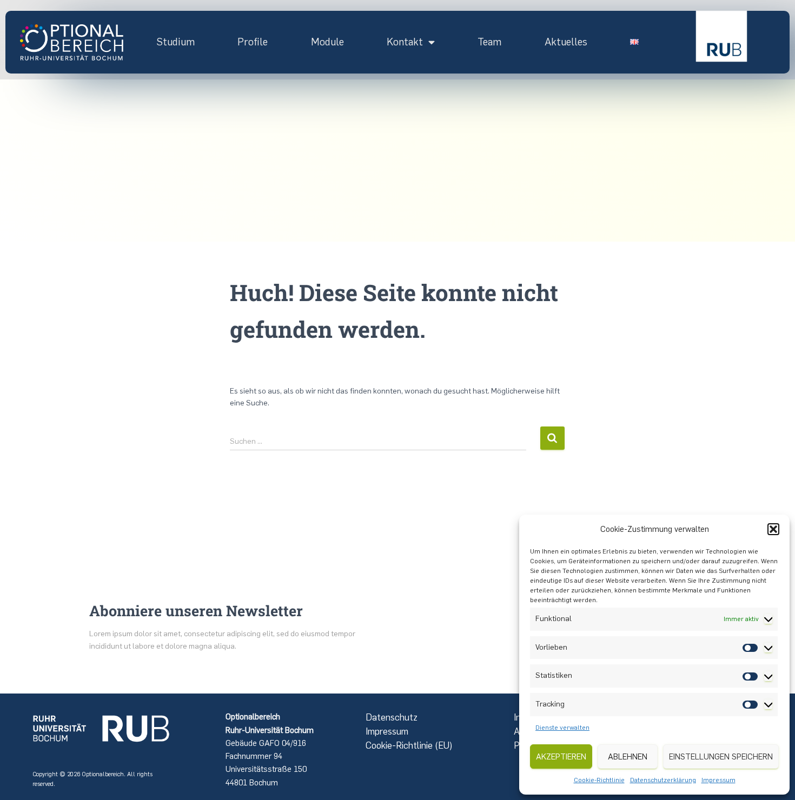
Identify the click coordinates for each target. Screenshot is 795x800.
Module (327, 42)
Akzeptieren (561, 757)
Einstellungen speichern (721, 757)
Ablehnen (627, 757)
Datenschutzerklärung (663, 780)
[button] (773, 529)
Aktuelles (566, 42)
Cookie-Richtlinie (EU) (409, 745)
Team (489, 42)
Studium (175, 42)
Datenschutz (392, 717)
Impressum (718, 780)
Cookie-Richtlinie (599, 780)
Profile (252, 42)
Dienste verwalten (562, 727)
